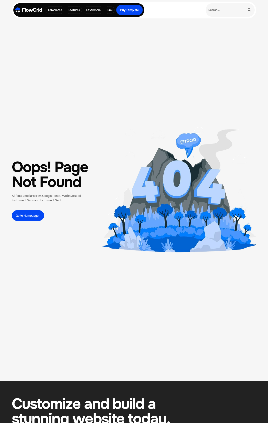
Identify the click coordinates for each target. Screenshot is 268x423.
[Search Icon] (230, 10)
